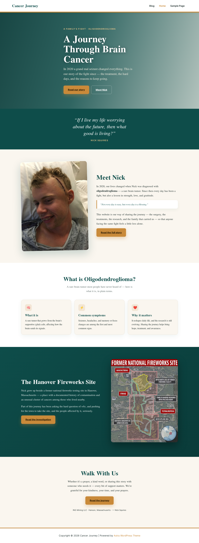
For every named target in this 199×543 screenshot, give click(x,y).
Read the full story (111, 232)
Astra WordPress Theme (127, 535)
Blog (151, 5)
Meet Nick (101, 89)
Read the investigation (38, 419)
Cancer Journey (25, 5)
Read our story (76, 89)
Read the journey (99, 500)
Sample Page (177, 5)
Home (162, 5)
